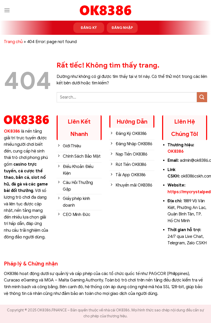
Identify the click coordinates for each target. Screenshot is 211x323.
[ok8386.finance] (105, 10)
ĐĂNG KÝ (88, 28)
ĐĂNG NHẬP (122, 28)
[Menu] (7, 10)
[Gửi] (202, 97)
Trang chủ (13, 41)
